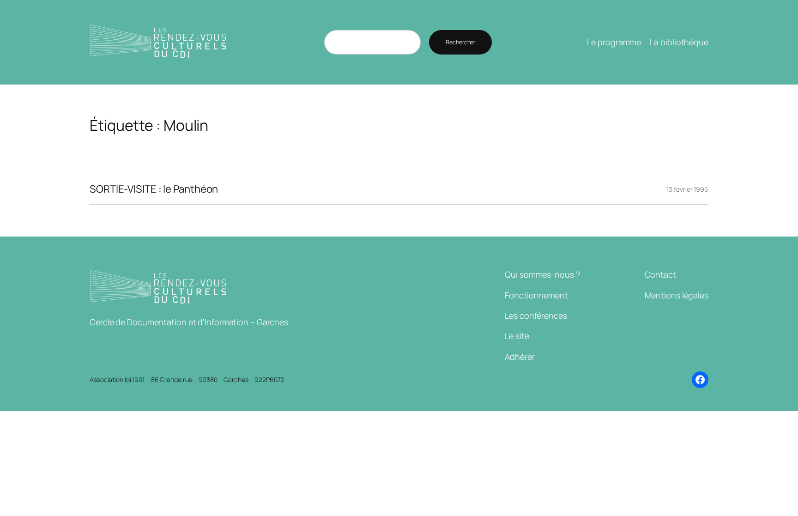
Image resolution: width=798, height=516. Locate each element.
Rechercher (460, 42)
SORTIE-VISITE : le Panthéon (154, 189)
